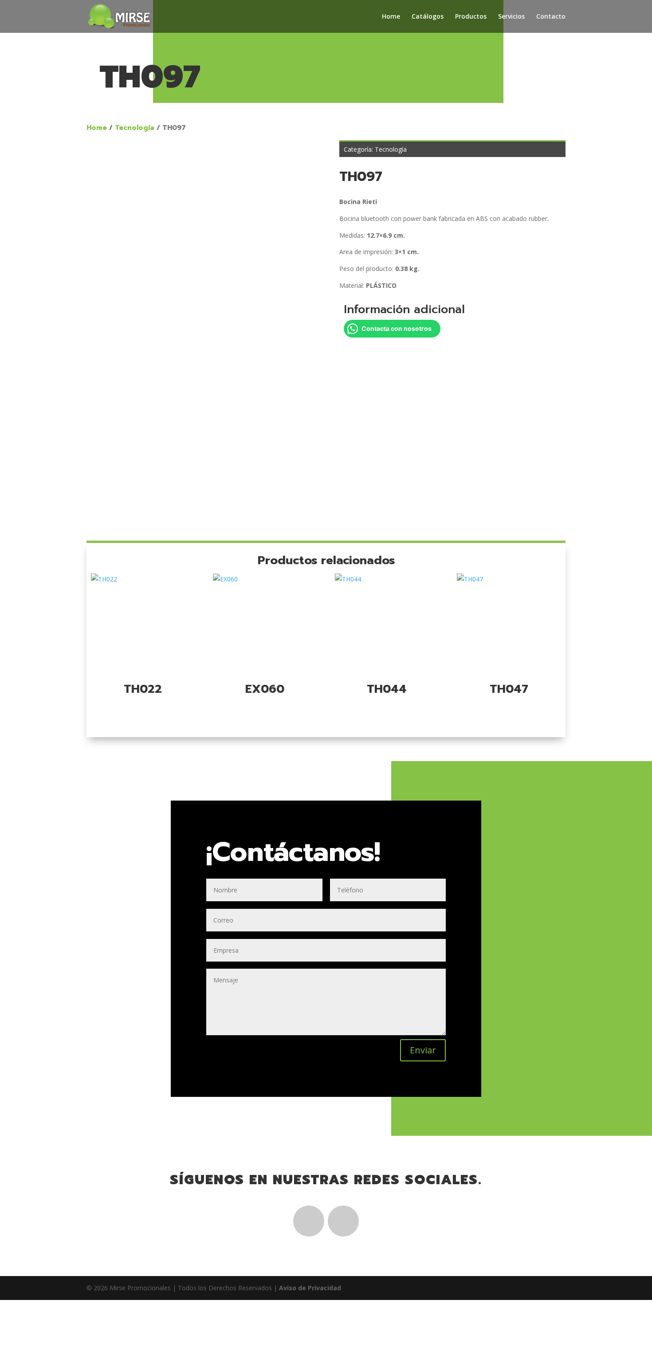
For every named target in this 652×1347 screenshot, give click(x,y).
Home (391, 16)
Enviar (423, 1050)
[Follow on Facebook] (308, 1221)
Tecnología (134, 128)
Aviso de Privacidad (310, 1288)
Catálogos (428, 16)
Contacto (551, 16)
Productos (471, 16)
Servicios (511, 16)
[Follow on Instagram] (343, 1221)
